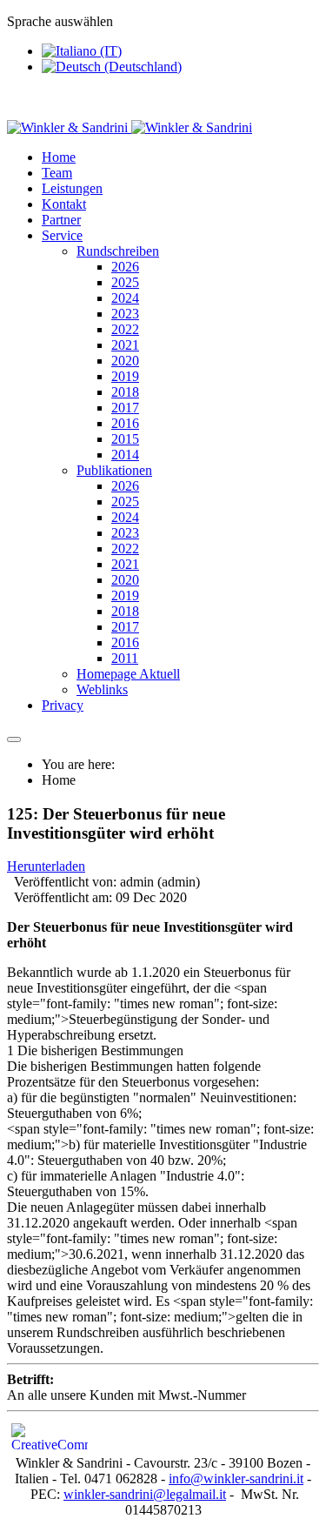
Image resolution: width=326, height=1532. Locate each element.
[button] (62, 235)
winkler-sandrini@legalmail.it (144, 1494)
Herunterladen (46, 866)
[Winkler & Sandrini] (129, 127)
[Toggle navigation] (14, 739)
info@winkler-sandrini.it (236, 1478)
